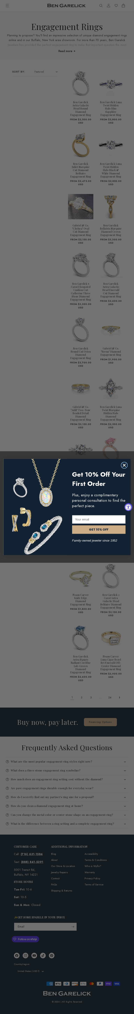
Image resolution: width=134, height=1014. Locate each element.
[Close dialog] (124, 465)
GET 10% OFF (99, 529)
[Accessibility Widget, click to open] (128, 507)
